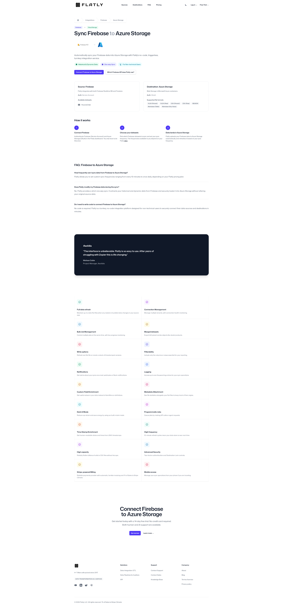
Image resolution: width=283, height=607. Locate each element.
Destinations (137, 5)
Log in (194, 5)
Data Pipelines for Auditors (129, 575)
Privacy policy (186, 584)
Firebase (103, 20)
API (121, 579)
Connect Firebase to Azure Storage (89, 72)
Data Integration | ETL (128, 570)
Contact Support (157, 570)
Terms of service (187, 579)
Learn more (148, 533)
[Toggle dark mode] (186, 5)
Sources (124, 5)
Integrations (89, 20)
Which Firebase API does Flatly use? (120, 72)
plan (126, 141)
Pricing (159, 5)
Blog (183, 575)
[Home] (78, 20)
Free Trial (204, 5)
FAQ (149, 5)
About (184, 570)
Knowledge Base (157, 579)
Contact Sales (156, 575)
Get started (135, 533)
